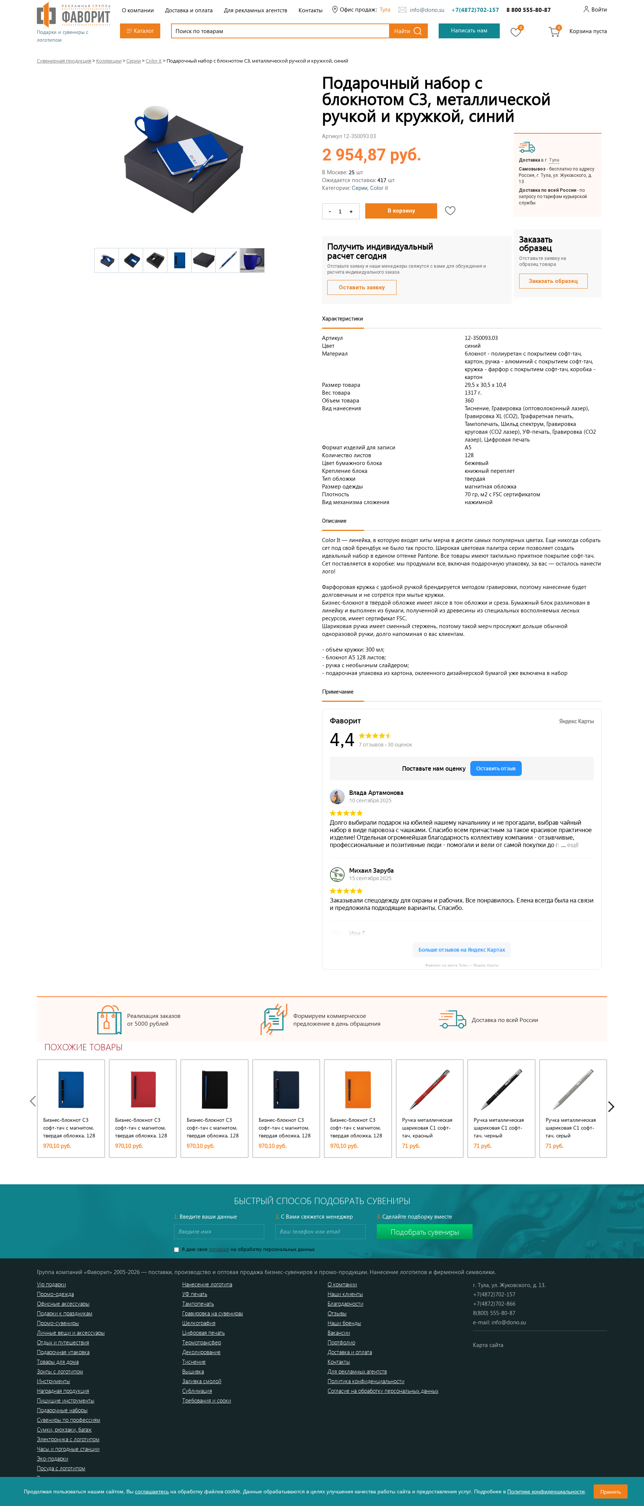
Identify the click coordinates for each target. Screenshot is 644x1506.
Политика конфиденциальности (366, 1381)
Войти (599, 9)
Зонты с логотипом (60, 1371)
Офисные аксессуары (63, 1303)
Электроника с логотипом (68, 1439)
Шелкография (198, 1323)
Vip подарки (51, 1284)
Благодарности (345, 1303)
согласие (219, 1249)
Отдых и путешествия (63, 1342)
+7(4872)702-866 (494, 1303)
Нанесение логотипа (207, 1284)
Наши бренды (344, 1323)
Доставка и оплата (189, 10)
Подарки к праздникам (64, 1313)
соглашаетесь (152, 1491)
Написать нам (469, 30)
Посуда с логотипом (61, 1468)
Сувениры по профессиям (68, 1419)
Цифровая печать (203, 1332)
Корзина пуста (588, 31)
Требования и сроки (206, 1400)
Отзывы (337, 1313)
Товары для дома (58, 1361)
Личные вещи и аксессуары (71, 1332)
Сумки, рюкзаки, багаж (64, 1429)
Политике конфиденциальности (546, 1491)
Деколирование (201, 1352)
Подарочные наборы (62, 1410)
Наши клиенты (345, 1294)
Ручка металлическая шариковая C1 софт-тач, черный (499, 1127)
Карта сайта (488, 1345)
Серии (359, 188)
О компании (138, 10)
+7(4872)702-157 (475, 9)
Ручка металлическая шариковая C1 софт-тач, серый (571, 1127)
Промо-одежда (55, 1294)
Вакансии (339, 1332)
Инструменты (53, 1381)
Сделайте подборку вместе (414, 1216)
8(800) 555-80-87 (494, 1312)
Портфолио (341, 1342)
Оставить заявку (362, 287)
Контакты (311, 10)
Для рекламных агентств (255, 10)
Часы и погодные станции (68, 1448)
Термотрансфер (201, 1342)
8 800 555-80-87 (528, 9)
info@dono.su (427, 9)
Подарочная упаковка (63, 1352)
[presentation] (35, 1101)
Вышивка (193, 1371)
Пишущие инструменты (65, 1400)
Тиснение (194, 1361)
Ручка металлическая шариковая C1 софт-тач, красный (427, 1127)
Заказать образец (553, 281)
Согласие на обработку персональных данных (383, 1390)
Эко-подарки (52, 1458)
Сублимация (197, 1390)
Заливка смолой (201, 1381)
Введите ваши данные (205, 1216)
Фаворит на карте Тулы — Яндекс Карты (461, 965)
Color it (379, 188)
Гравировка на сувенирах (212, 1313)
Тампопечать (198, 1303)
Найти (402, 31)
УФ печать (194, 1294)
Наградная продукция (63, 1390)
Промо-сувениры (58, 1323)
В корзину (401, 210)
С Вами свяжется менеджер (314, 1216)
